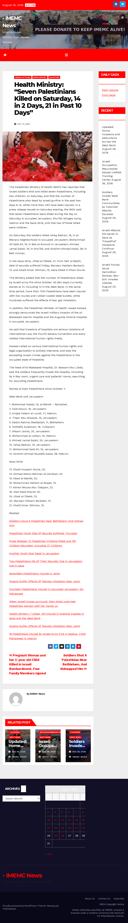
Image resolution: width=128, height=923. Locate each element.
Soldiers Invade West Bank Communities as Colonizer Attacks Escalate (111, 203)
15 (83, 820)
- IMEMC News (22, 875)
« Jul (48, 853)
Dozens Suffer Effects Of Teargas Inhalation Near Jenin (44, 581)
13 (69, 820)
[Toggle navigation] (66, 55)
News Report (39, 77)
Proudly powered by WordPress (19, 906)
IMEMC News (37, 693)
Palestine (54, 77)
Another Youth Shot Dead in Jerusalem (34, 553)
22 (83, 827)
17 (48, 827)
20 (69, 827)
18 (55, 827)
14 (76, 820)
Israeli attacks (22, 77)
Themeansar (9, 909)
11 (55, 820)
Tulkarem (14, 732)
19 (62, 827)
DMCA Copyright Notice (111, 904)
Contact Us (104, 898)
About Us (90, 898)
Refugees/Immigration (51, 732)
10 (48, 820)
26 (62, 835)
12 (62, 820)
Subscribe (119, 898)
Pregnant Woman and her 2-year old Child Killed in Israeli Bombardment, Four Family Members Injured (27, 664)
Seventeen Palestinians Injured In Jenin (34, 573)
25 (55, 835)
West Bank (15, 737)
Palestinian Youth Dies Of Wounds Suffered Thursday (43, 533)
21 (76, 827)
